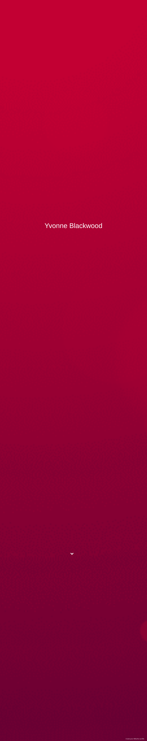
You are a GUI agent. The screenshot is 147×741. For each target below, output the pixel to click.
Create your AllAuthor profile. (135, 739)
